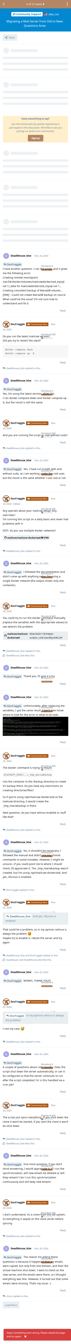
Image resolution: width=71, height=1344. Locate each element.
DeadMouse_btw (20, 916)
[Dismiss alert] (25, 1336)
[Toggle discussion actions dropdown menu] (67, 4)
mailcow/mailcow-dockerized (34, 635)
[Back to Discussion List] (3, 4)
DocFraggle (14, 264)
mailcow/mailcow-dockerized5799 (28, 537)
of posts (34, 4)
